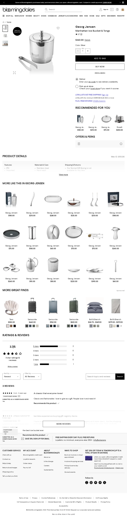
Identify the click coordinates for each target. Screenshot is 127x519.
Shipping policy (8, 472)
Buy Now (100, 67)
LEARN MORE (107, 2)
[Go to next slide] (120, 2)
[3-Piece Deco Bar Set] (119, 119)
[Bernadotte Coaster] (11, 232)
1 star (36, 364)
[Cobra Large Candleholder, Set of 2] (95, 199)
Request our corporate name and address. (86, 510)
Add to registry (100, 73)
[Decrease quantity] (77, 50)
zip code (92, 82)
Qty (83, 48)
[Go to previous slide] (3, 2)
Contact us (6, 459)
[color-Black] (27, 326)
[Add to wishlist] (58, 28)
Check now (119, 468)
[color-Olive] (33, 326)
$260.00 (79, 40)
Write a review (13, 366)
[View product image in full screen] (14, 72)
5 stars (36, 346)
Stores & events (69, 472)
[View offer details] (100, 144)
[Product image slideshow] (36, 50)
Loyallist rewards (29, 459)
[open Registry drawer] (117, 9)
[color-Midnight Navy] (30, 326)
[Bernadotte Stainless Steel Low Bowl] (74, 265)
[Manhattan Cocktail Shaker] (80, 119)
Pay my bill (27, 467)
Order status (27, 463)
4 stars (36, 351)
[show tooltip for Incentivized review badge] (18, 396)
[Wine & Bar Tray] (116, 199)
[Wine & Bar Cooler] (32, 232)
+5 (121, 326)
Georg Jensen (85, 26)
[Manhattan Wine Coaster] (106, 119)
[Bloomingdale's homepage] (3, 22)
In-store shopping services (73, 461)
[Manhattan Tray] (53, 199)
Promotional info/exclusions (104, 468)
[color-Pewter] (111, 326)
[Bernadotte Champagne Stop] (53, 265)
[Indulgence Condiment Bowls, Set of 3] (11, 265)
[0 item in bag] (123, 9)
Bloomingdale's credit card (32, 455)
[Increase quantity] (87, 50)
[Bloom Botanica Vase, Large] (116, 232)
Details (87, 40)
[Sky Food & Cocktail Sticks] (95, 232)
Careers (46, 466)
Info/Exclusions (99, 101)
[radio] (7, 326)
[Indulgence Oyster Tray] (95, 265)
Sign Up (105, 95)
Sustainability (48, 470)
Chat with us (6, 455)
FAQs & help (6, 463)
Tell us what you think (9, 476)
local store (95, 88)
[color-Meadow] (94, 326)
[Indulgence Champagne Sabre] (93, 119)
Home (9, 22)
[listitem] (63, 2)
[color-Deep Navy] (54, 326)
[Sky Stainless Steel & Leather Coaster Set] (74, 199)
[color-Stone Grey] (37, 326)
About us (47, 457)
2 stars (36, 360)
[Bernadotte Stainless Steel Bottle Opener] (116, 265)
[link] (80, 128)
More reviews (63, 424)
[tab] (5, 28)
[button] (32, 50)
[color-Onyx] (14, 326)
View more (63, 175)
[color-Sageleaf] (98, 326)
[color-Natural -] (7, 326)
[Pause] (123, 2)
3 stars (36, 355)
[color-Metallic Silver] (58, 326)
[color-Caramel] (11, 326)
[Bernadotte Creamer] (32, 265)
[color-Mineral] (91, 326)
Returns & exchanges (9, 467)
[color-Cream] (114, 326)
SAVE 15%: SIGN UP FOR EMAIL (37, 439)
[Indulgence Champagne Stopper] (53, 232)
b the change (48, 461)
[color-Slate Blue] (47, 326)
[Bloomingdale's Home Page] (18, 10)
